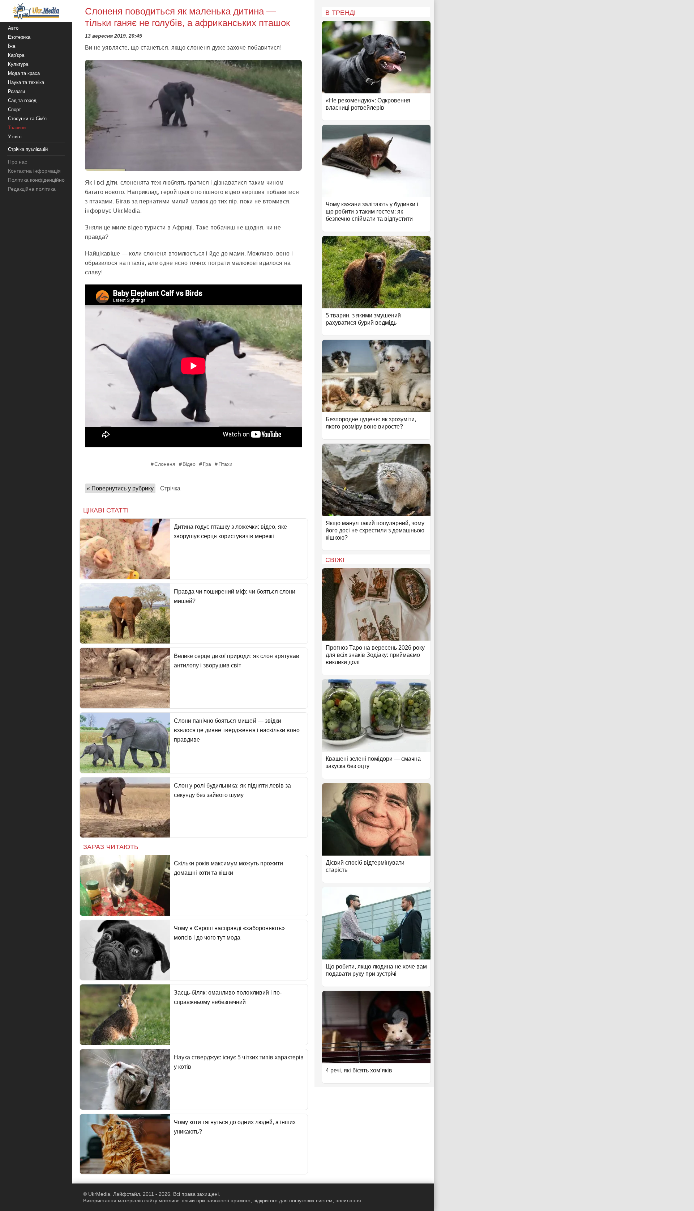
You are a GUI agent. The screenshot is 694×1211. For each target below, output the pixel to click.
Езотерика (19, 37)
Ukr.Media (126, 211)
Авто (13, 28)
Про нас (17, 162)
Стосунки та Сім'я (27, 118)
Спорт (14, 109)
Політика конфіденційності (39, 180)
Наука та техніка (26, 82)
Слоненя (164, 464)
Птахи (225, 464)
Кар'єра (16, 55)
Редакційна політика (32, 189)
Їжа (11, 46)
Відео (189, 464)
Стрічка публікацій (28, 149)
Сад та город (22, 100)
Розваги (16, 91)
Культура (18, 64)
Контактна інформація (34, 171)
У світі (15, 136)
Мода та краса (24, 73)
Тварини (17, 127)
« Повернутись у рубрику (120, 488)
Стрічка (170, 488)
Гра (207, 464)
